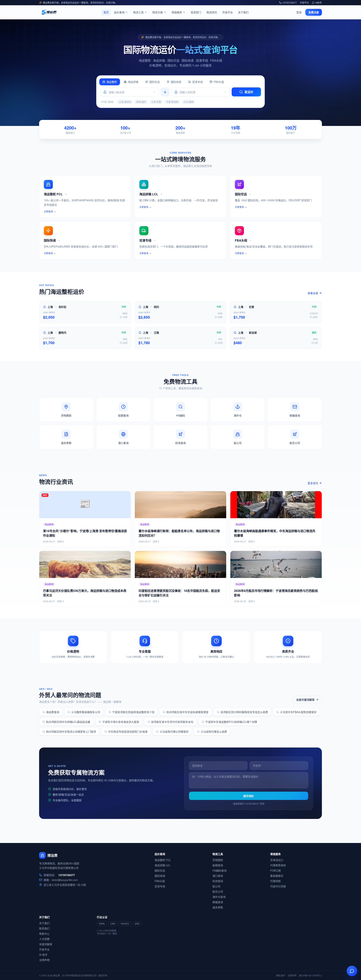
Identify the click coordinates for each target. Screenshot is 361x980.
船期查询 (217, 865)
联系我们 (44, 928)
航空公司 (217, 891)
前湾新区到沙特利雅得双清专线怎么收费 (244, 712)
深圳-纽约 (141, 101)
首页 (106, 12)
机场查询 (217, 881)
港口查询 (217, 876)
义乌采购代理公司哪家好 (174, 731)
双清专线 (197, 82)
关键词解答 (45, 944)
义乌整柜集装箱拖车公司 (85, 712)
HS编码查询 (219, 870)
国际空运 (154, 82)
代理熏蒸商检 (278, 865)
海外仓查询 (219, 897)
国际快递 (176, 82)
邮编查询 (217, 902)
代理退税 (275, 881)
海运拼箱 (133, 82)
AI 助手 (43, 955)
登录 (299, 12)
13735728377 (289, 2)
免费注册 (313, 12)
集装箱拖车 (276, 876)
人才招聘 (44, 939)
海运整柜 (111, 82)
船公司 (216, 886)
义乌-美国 (188, 101)
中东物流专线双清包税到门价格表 (128, 731)
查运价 (248, 92)
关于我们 (243, 12)
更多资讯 (313, 483)
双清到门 (196, 12)
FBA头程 (219, 82)
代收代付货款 (278, 886)
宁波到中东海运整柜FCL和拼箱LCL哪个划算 (231, 722)
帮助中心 (44, 933)
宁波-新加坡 (172, 101)
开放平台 (304, 2)
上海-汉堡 (156, 101)
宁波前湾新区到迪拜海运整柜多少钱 (133, 712)
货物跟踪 (217, 860)
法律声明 (44, 960)
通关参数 (217, 907)
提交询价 (248, 796)
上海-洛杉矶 (125, 101)
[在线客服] (352, 971)
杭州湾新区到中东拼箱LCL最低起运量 (68, 722)
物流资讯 (211, 12)
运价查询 (119, 12)
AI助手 (318, 2)
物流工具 (138, 12)
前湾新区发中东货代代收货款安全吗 (172, 722)
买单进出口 (276, 860)
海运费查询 (52, 712)
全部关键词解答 (305, 699)
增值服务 (176, 12)
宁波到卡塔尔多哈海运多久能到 (120, 722)
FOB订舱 (275, 870)
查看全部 (313, 293)
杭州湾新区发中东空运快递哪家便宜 (187, 712)
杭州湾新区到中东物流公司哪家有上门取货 (71, 731)
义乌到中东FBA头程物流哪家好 (298, 712)
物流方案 (157, 12)
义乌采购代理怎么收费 (214, 731)
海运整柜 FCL (163, 860)
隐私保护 (280, 975)
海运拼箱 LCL (163, 865)
